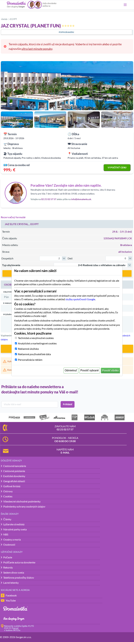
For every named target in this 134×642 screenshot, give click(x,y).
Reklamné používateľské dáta (34, 354)
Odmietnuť (71, 370)
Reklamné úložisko (28, 348)
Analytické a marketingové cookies (37, 343)
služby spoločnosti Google (80, 299)
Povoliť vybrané (89, 370)
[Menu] (125, 5)
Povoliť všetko (110, 370)
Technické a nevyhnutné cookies (36, 337)
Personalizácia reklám (30, 359)
